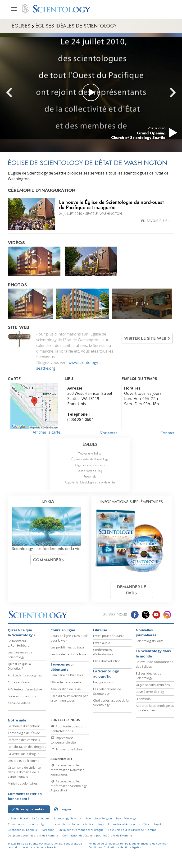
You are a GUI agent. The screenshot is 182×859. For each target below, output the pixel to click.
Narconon (48, 829)
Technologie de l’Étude (24, 733)
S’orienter (108, 433)
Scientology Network (67, 818)
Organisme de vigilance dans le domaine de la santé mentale (24, 772)
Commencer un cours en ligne (27, 824)
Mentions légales (130, 847)
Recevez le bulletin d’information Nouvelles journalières (67, 769)
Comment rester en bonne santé (25, 796)
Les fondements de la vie (68, 654)
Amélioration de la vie (65, 689)
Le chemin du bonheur (24, 726)
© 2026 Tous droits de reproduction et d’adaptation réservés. (45, 845)
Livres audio (101, 643)
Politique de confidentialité (105, 843)
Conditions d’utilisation (102, 847)
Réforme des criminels (24, 740)
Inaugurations (103, 682)
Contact (167, 433)
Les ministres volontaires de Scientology (77, 824)
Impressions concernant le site (63, 740)
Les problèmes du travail (67, 647)
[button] (18, 92)
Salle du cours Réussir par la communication (69, 698)
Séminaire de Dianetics (66, 675)
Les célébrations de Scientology (107, 691)
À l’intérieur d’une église (25, 689)
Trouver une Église (89, 453)
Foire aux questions (22, 696)
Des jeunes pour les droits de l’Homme (33, 835)
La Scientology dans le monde (153, 653)
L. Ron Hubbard (18, 818)
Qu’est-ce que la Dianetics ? (19, 666)
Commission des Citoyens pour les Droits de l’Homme (97, 835)
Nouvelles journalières (146, 633)
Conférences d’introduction (103, 652)
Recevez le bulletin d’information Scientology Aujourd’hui (68, 785)
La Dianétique (41, 818)
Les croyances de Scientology (20, 654)
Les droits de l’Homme (23, 760)
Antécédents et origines (25, 675)
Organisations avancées (90, 465)
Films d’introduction (107, 661)
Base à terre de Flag (89, 471)
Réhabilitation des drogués (27, 746)
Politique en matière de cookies (145, 843)
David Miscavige (126, 818)
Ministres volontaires (23, 783)
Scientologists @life (150, 641)
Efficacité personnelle (65, 682)
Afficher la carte (46, 432)
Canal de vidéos (19, 703)
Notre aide (17, 720)
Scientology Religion (98, 818)
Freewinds (90, 476)
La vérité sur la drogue (23, 754)
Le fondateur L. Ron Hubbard (19, 643)
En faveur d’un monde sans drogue (81, 829)
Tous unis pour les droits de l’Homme (132, 829)
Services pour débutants (62, 667)
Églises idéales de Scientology (89, 459)
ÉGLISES (90, 444)
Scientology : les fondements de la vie (46, 549)
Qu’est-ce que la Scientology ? (22, 633)
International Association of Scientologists (135, 824)
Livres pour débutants (108, 636)
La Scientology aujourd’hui (106, 674)
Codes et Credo (19, 682)
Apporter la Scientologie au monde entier (90, 482)
